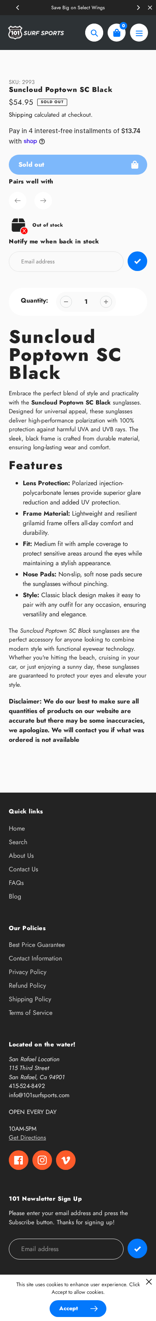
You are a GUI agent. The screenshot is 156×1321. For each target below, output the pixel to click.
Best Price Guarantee (37, 944)
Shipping (20, 114)
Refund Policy (27, 985)
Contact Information (35, 958)
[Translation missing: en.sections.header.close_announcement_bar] (150, 8)
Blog (15, 896)
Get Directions (27, 1137)
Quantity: (34, 300)
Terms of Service (30, 1012)
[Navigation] (139, 33)
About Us (21, 855)
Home (17, 828)
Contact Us (23, 869)
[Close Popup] (149, 1282)
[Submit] (137, 1248)
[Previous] (18, 8)
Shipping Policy (30, 999)
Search (18, 842)
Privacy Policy (27, 971)
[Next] (138, 8)
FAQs (16, 882)
